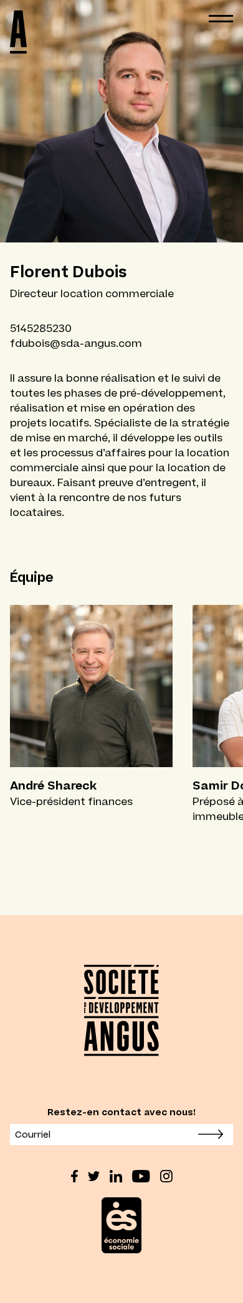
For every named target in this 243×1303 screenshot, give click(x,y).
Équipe (32, 577)
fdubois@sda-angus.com (76, 343)
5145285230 (41, 328)
